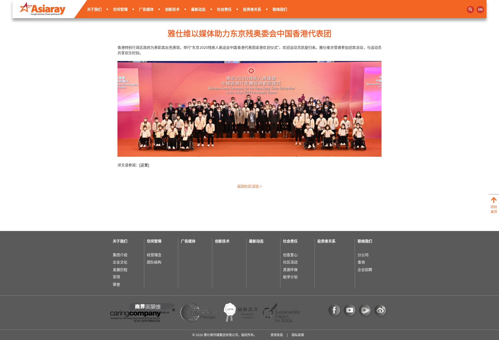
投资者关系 (252, 9)
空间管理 (120, 9)
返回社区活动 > (249, 186)
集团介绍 (120, 254)
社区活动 (290, 262)
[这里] (144, 164)
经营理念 (154, 254)
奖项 (116, 276)
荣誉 (116, 284)
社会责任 (224, 9)
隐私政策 (298, 335)
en (480, 9)
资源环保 (290, 269)
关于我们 (94, 9)
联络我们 (280, 9)
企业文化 (120, 262)
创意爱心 (290, 254)
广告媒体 (146, 9)
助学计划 (290, 276)
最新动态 (198, 9)
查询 (361, 262)
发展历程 (120, 269)
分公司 (363, 254)
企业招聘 (365, 269)
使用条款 (277, 335)
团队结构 (154, 262)
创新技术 (172, 9)
